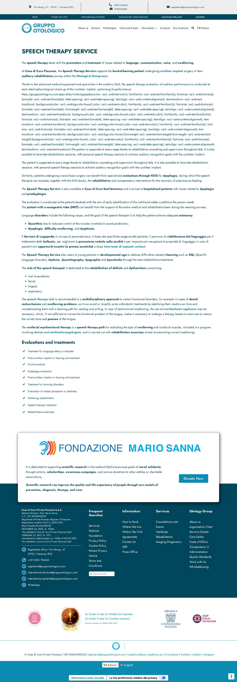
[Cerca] (193, 28)
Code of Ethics (198, 542)
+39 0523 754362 (38, 560)
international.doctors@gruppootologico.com (52, 572)
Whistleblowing (199, 567)
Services (94, 526)
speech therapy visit (40, 299)
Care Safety (196, 537)
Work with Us (197, 562)
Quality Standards (200, 557)
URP (125, 547)
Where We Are (131, 527)
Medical (94, 531)
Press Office (130, 552)
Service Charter (199, 532)
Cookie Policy (97, 546)
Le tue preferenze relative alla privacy (133, 677)
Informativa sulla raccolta (87, 677)
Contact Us (129, 542)
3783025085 (120, 9)
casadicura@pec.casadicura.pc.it (146, 654)
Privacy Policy (97, 541)
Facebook (172, 654)
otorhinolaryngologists (65, 332)
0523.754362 (121, 5)
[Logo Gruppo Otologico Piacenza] (43, 24)
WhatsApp (34, 585)
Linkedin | (197, 654)
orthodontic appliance (181, 309)
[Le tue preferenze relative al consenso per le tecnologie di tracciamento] (231, 676)
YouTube (185, 654)
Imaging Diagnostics (168, 542)
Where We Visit (132, 532)
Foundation (96, 536)
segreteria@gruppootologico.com (187, 7)
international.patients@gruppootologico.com (53, 578)
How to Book (130, 522)
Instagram (208, 654)
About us (194, 522)
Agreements (129, 537)
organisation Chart (200, 527)
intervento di (124, 246)
